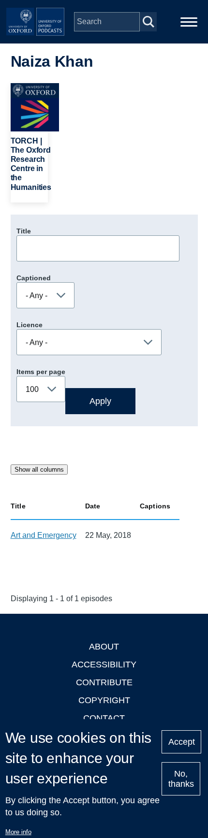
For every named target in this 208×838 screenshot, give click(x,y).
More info (18, 832)
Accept (181, 742)
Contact (104, 718)
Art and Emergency (43, 535)
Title (23, 231)
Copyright (104, 700)
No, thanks (181, 779)
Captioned (33, 278)
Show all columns (39, 469)
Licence (29, 325)
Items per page (40, 372)
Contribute (104, 682)
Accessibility (104, 664)
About (104, 646)
